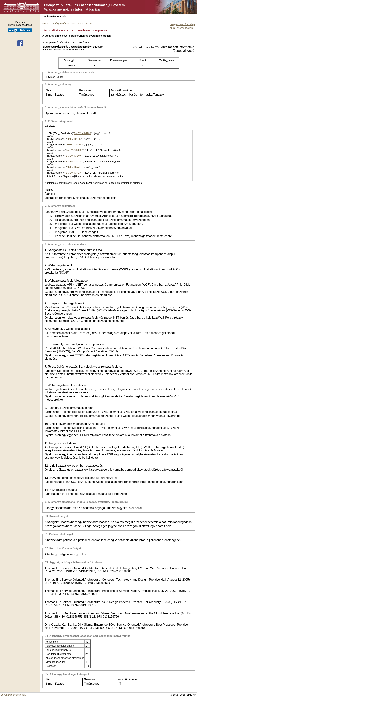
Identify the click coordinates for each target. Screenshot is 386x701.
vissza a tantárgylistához (55, 23)
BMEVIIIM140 (74, 139)
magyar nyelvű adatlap (182, 24)
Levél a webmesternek (13, 694)
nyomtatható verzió (81, 23)
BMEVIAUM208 (82, 133)
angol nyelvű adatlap (181, 28)
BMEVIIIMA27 (74, 167)
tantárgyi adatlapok (55, 16)
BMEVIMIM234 (75, 144)
